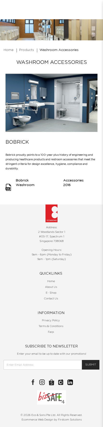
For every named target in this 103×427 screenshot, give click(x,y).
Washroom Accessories (59, 50)
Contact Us (51, 298)
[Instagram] (42, 382)
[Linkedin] (70, 382)
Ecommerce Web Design (37, 419)
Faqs (51, 332)
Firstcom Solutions (70, 419)
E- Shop (51, 292)
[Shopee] (51, 382)
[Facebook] (33, 382)
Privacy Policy (51, 320)
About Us (51, 287)
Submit (90, 364)
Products (26, 50)
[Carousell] (61, 382)
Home (9, 50)
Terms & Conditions (51, 326)
